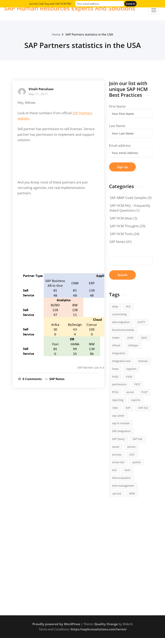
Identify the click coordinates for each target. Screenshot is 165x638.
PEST (137, 384)
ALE (128, 306)
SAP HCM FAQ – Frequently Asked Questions (129, 208)
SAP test (137, 439)
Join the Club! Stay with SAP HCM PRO (50, 3)
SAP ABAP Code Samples (128, 198)
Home (56, 34)
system (136, 462)
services (117, 454)
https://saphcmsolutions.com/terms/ (99, 629)
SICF (132, 454)
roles (115, 408)
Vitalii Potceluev (41, 89)
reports (135, 400)
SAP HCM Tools (121, 234)
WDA (132, 493)
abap (115, 306)
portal (130, 392)
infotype (133, 345)
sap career (118, 415)
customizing (119, 314)
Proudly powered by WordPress (56, 624)
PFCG (115, 392)
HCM (130, 337)
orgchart (131, 369)
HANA (115, 337)
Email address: (120, 145)
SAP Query (118, 439)
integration (118, 353)
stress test (118, 462)
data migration (121, 322)
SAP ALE (143, 408)
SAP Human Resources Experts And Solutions (69, 8)
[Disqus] (58, 450)
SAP (128, 408)
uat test (116, 493)
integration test (121, 361)
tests (127, 470)
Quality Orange (106, 624)
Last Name (117, 126)
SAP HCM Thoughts (124, 226)
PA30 (129, 376)
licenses (143, 361)
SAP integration (121, 431)
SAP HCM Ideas (121, 218)
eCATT (141, 322)
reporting (117, 400)
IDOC (144, 337)
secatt (115, 446)
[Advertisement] (59, 164)
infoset (116, 345)
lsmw (115, 369)
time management (123, 485)
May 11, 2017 (38, 94)
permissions (119, 384)
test (114, 470)
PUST (144, 392)
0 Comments (32, 379)
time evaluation (121, 478)
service (131, 446)
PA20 (115, 376)
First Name (117, 106)
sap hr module (120, 423)
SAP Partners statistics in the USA (89, 34)
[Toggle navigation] (153, 10)
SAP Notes (56, 379)
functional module (123, 330)
